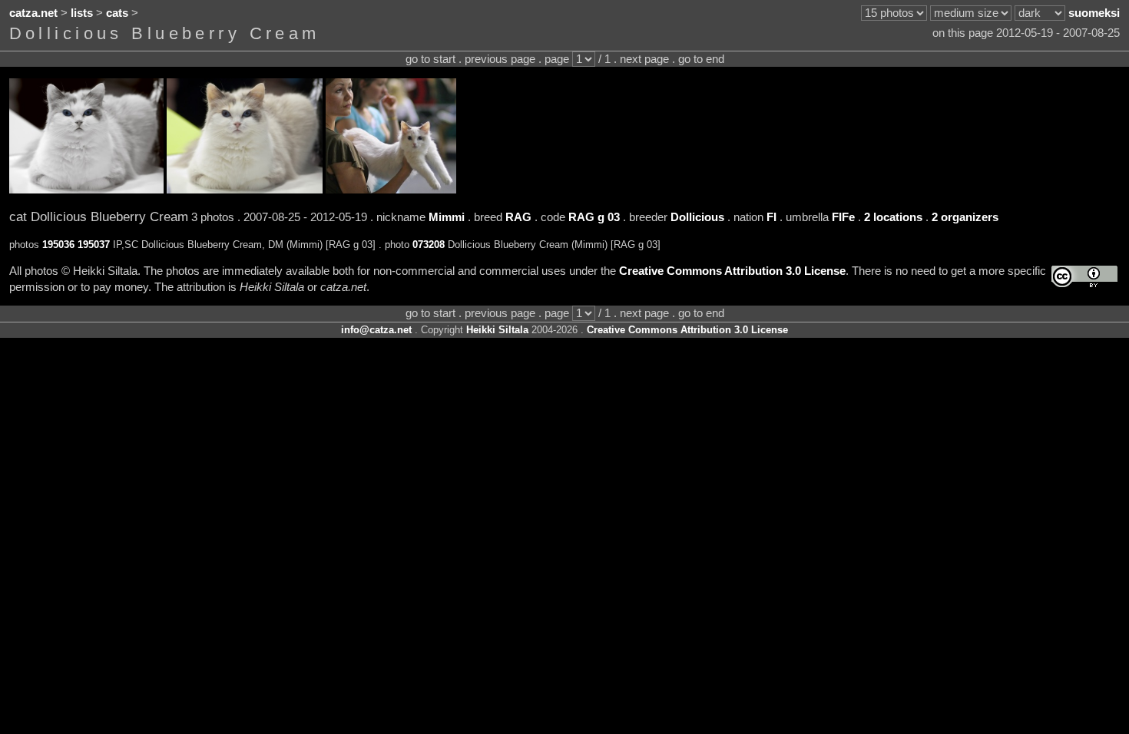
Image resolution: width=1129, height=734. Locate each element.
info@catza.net (376, 330)
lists (82, 13)
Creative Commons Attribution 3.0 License (732, 271)
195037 (94, 244)
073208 (428, 244)
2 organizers (965, 217)
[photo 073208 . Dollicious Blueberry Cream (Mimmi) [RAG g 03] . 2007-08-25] (391, 190)
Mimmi (447, 217)
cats (117, 13)
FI (771, 217)
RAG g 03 (594, 217)
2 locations (893, 217)
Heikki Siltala (497, 330)
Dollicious (697, 217)
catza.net (33, 13)
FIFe (843, 217)
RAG (518, 217)
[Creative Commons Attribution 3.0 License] (1084, 276)
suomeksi (1094, 13)
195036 (58, 244)
